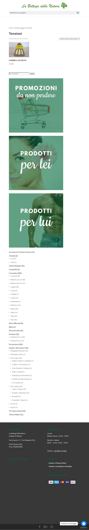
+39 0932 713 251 (60, 451)
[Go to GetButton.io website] (83, 527)
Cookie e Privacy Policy (57, 463)
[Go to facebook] (84, 523)
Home (11, 28)
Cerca (32, 74)
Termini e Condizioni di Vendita (60, 466)
